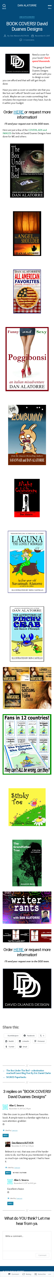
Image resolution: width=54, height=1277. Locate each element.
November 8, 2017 (42, 36)
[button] (16, 674)
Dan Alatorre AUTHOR (19, 36)
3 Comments (28, 40)
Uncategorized (27, 17)
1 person (15, 1130)
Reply (6, 1135)
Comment (42, 1255)
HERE (19, 112)
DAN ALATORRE (27, 5)
